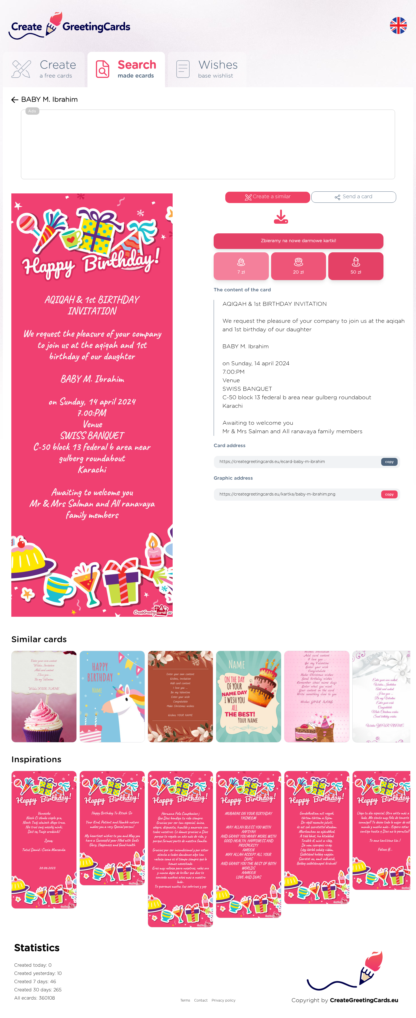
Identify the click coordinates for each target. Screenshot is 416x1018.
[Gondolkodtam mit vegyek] (318, 838)
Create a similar (272, 196)
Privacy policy (223, 1000)
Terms (185, 1000)
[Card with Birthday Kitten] (318, 697)
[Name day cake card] (250, 697)
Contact (201, 1000)
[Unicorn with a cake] (114, 697)
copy (389, 462)
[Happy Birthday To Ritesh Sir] (114, 828)
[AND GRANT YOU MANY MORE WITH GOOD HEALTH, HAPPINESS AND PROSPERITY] (250, 845)
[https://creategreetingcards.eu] (195, 25)
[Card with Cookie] (45, 697)
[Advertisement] (208, 145)
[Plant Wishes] (182, 697)
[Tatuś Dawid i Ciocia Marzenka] (45, 840)
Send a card (357, 196)
